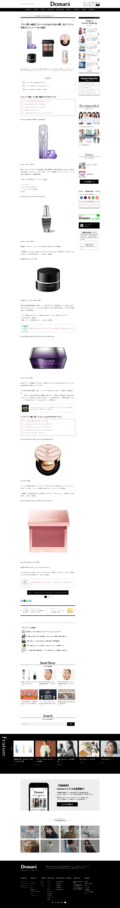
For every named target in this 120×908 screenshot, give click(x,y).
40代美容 (83, 91)
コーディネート (23, 881)
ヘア (87, 85)
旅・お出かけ (49, 891)
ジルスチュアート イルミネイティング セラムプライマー (39, 430)
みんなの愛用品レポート (93, 89)
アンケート (88, 225)
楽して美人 (94, 93)
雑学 (42, 881)
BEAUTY (35, 10)
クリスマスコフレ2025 (35, 891)
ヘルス (48, 887)
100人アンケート (50, 897)
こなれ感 (82, 85)
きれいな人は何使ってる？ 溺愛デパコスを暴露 (36, 89)
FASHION (28, 10)
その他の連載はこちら (89, 181)
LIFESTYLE (50, 10)
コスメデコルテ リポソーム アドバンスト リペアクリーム (39, 113)
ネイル (32, 893)
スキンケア (31, 16)
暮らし (48, 881)
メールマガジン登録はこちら (89, 201)
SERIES (84, 10)
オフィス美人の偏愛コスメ (86, 87)
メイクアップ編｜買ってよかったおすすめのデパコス (37, 86)
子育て (48, 889)
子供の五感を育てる (60, 881)
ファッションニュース (25, 887)
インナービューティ (34, 895)
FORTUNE (76, 10)
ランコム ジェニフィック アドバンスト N (35, 107)
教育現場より (58, 885)
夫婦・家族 (49, 893)
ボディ (32, 887)
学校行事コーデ (59, 883)
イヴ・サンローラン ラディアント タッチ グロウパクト (38, 424)
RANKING (92, 10)
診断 (82, 83)
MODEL (68, 10)
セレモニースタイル (94, 85)
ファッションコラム (24, 883)
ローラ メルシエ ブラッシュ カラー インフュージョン (38, 427)
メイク (32, 881)
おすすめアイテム (24, 885)
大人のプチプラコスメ (91, 91)
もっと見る (89, 71)
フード (48, 883)
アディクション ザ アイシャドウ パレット (35, 433)
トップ (21, 16)
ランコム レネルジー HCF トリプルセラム (35, 104)
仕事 (42, 883)
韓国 (93, 83)
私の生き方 (49, 895)
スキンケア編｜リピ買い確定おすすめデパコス (36, 82)
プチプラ (82, 93)
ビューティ (26, 16)
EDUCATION (60, 10)
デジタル (43, 885)
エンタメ (49, 885)
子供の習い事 (58, 887)
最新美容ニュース (34, 889)
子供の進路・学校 (59, 889)
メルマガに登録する (67, 804)
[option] (20, 753)
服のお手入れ (87, 83)
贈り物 (48, 899)
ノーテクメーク (84, 89)
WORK (43, 10)
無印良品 (88, 93)
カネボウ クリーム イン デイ (32, 110)
